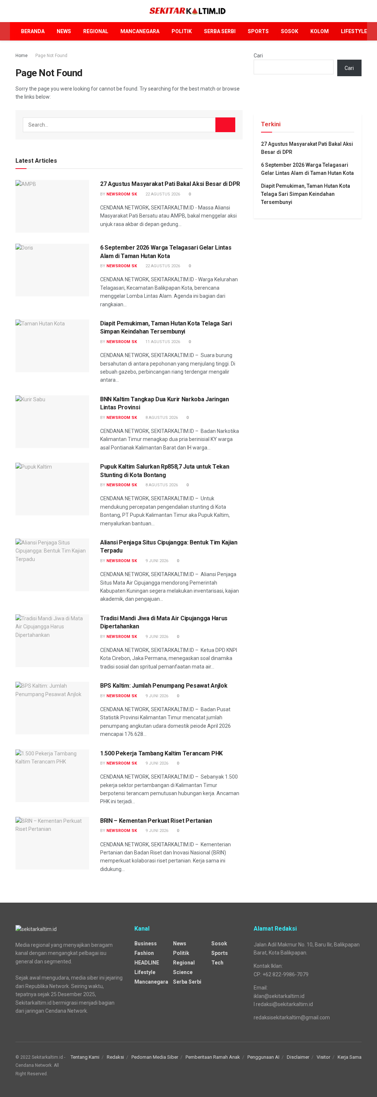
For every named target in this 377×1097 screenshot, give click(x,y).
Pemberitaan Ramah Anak (213, 1057)
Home (21, 55)
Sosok (289, 31)
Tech (217, 963)
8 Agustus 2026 (161, 417)
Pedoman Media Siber (154, 1057)
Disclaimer (298, 1057)
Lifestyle (354, 31)
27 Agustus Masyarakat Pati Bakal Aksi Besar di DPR (170, 183)
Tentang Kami (85, 1057)
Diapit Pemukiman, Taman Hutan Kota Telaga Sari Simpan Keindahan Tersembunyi (305, 194)
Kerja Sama (350, 1057)
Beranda (33, 31)
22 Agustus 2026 (162, 194)
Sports (258, 31)
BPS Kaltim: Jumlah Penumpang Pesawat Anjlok (163, 685)
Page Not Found (51, 55)
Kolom (319, 31)
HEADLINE (146, 963)
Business (145, 943)
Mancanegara (139, 31)
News (64, 31)
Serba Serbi (220, 31)
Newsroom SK (121, 194)
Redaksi (115, 1057)
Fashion (144, 953)
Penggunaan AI (263, 1057)
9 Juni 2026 (156, 560)
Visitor (323, 1057)
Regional (95, 31)
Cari (258, 56)
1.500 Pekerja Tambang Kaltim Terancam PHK (161, 753)
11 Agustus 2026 (162, 341)
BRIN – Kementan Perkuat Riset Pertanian (156, 820)
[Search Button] (225, 124)
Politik (182, 31)
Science (183, 972)
